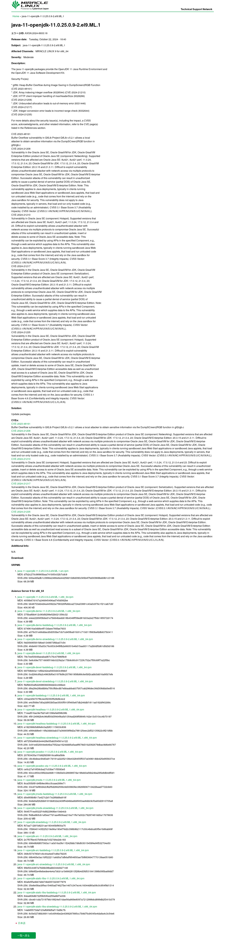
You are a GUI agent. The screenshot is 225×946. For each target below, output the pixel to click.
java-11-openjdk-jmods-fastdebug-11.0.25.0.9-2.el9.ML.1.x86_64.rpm (54, 794)
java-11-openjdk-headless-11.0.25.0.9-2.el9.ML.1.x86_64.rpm (50, 709)
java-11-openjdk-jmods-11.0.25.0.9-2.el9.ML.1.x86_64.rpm (49, 780)
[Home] (31, 10)
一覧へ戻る (23, 935)
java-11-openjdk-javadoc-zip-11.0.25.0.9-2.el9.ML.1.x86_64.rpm (52, 765)
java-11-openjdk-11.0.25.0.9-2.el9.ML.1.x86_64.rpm (45, 597)
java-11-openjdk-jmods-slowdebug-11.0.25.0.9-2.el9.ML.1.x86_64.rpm (55, 808)
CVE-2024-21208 (20, 430)
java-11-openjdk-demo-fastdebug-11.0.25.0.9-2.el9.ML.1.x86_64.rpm (54, 625)
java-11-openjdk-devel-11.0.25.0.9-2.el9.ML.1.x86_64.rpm (48, 653)
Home (16, 16)
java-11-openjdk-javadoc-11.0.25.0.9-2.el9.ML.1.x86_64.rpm (50, 751)
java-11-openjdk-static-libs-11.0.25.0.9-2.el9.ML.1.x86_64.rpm (50, 878)
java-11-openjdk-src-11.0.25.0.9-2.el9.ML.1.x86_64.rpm (47, 836)
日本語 (21, 923)
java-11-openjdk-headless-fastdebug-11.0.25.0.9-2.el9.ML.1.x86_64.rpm (56, 723)
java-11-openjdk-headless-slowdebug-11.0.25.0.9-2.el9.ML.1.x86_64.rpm (57, 737)
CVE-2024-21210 (20, 459)
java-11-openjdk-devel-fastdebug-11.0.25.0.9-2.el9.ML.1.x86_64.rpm (54, 667)
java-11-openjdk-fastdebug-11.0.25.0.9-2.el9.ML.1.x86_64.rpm (51, 695)
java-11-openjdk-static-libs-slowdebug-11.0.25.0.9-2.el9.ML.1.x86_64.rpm (57, 906)
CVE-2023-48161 (20, 423)
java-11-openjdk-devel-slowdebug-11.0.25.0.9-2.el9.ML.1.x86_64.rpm (55, 681)
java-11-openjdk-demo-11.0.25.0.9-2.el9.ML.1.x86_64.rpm (48, 611)
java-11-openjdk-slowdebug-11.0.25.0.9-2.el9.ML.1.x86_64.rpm (51, 822)
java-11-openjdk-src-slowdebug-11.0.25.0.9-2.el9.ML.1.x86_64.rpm (53, 864)
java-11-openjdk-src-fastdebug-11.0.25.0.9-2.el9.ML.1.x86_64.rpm (53, 850)
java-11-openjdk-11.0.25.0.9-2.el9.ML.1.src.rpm (42, 571)
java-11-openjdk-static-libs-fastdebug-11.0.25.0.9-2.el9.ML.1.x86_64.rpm (56, 892)
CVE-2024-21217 (20, 483)
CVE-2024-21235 (20, 511)
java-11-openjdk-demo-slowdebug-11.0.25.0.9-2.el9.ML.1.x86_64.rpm (55, 639)
